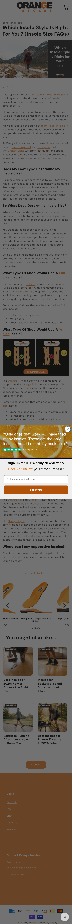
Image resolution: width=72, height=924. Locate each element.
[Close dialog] (68, 429)
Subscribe (36, 489)
